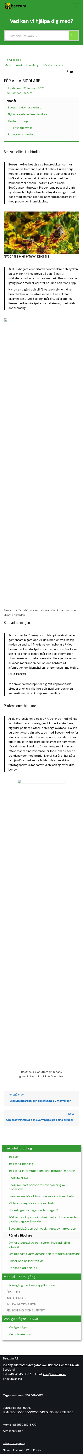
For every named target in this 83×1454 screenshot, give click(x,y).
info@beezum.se (54, 1374)
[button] (41, 1148)
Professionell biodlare (21, 134)
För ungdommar (22, 127)
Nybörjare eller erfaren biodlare (27, 114)
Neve (6, 1450)
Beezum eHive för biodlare (24, 107)
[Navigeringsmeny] (75, 7)
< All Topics (14, 59)
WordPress (33, 1450)
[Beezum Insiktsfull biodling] (15, 7)
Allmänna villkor (13, 1431)
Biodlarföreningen (19, 121)
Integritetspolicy (14, 1443)
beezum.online (12, 1379)
